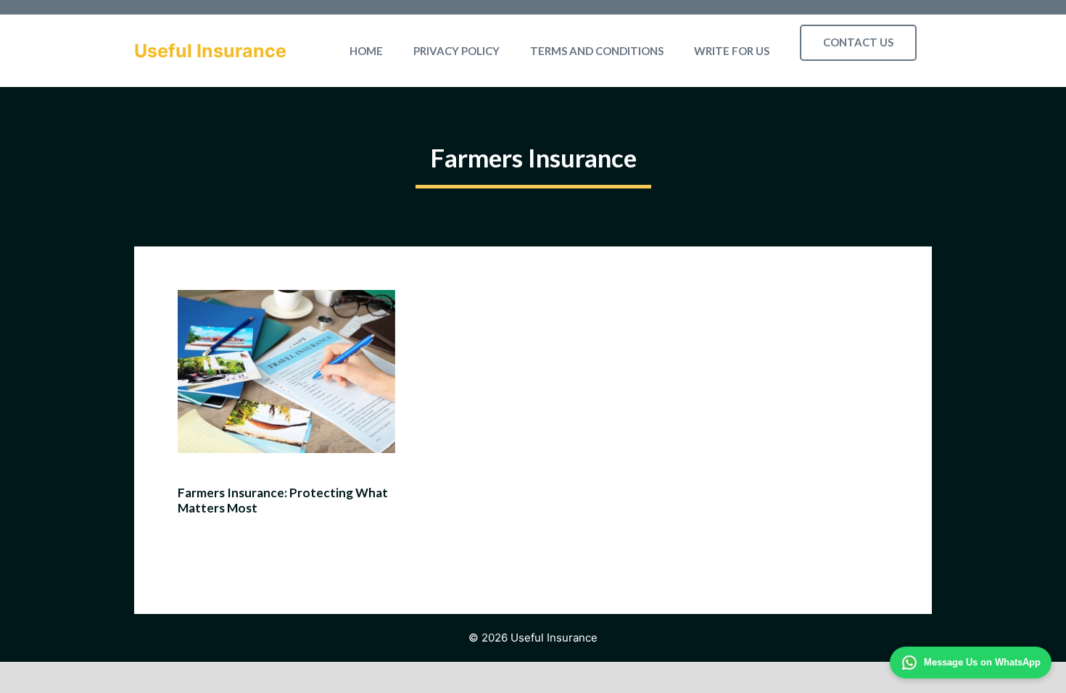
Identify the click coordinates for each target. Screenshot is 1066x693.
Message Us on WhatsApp (982, 662)
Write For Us (731, 50)
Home (366, 50)
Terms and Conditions (597, 50)
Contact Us (858, 42)
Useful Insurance (210, 51)
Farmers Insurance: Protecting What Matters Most (283, 500)
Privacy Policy (456, 50)
